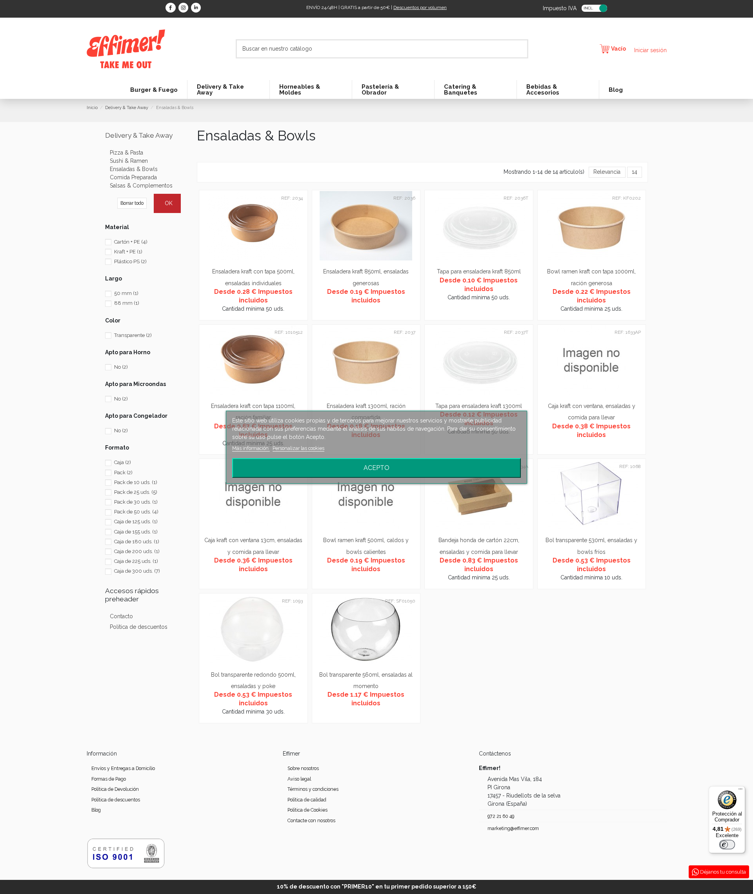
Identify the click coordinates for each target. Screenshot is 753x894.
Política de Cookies (307, 810)
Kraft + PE (128, 252)
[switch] (727, 844)
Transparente (133, 335)
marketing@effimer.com (513, 828)
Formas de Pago (108, 779)
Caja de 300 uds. (137, 571)
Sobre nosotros (303, 768)
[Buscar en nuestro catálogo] (522, 48)
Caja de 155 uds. (136, 532)
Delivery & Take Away (139, 135)
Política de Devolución (115, 789)
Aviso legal (299, 779)
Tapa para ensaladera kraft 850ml (479, 271)
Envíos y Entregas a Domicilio (123, 768)
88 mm (126, 303)
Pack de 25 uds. (135, 492)
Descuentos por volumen (420, 7)
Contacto (121, 616)
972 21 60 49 (500, 816)
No (121, 367)
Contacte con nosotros (311, 820)
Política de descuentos (138, 627)
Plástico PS (130, 261)
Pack (123, 472)
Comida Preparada (133, 177)
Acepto (376, 468)
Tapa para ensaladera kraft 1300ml (478, 406)
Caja (122, 462)
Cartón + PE (130, 242)
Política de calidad (306, 800)
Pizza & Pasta (126, 152)
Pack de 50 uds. (136, 512)
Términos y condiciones (312, 789)
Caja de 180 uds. (136, 541)
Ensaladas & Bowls (134, 169)
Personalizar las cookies (298, 448)
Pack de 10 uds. (135, 482)
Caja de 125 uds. (136, 521)
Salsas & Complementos (141, 185)
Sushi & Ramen (129, 161)
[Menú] (740, 791)
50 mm (126, 293)
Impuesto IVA (560, 7)
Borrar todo (132, 203)
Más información (251, 448)
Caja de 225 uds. (136, 561)
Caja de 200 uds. (137, 551)
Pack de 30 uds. (136, 502)
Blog (96, 810)
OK (169, 203)
